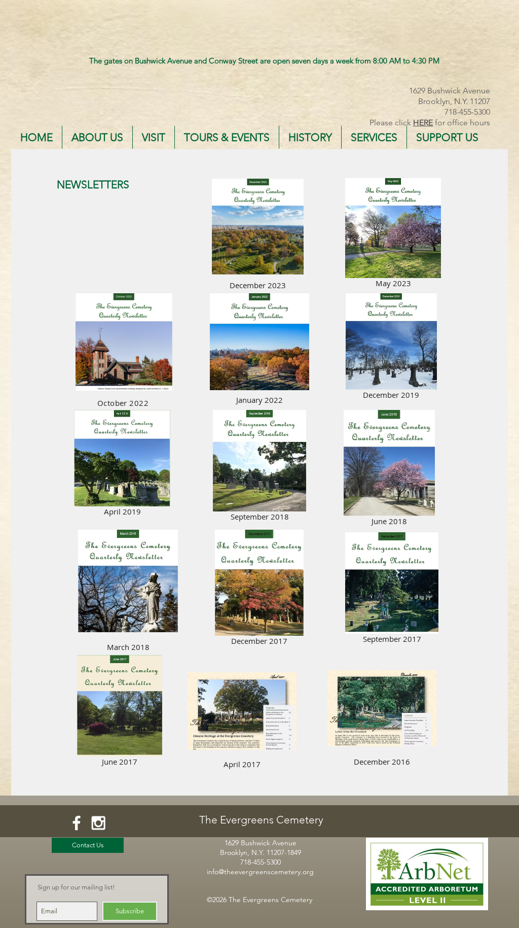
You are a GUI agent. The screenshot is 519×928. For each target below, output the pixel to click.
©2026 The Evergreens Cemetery (259, 899)
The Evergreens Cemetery (261, 819)
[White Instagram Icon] (98, 823)
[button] (97, 137)
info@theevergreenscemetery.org (260, 871)
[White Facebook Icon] (76, 823)
